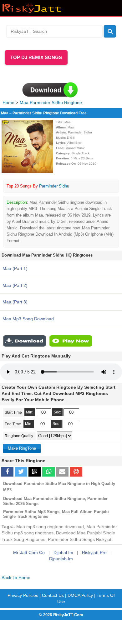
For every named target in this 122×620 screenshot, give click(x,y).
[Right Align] (110, 31)
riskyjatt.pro (94, 552)
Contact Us (53, 595)
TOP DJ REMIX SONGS (36, 57)
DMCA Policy (80, 595)
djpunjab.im (61, 558)
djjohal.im (63, 552)
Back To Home (16, 577)
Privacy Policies (23, 595)
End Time (13, 424)
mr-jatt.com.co (29, 552)
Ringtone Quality (19, 436)
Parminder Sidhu (54, 186)
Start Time (13, 412)
